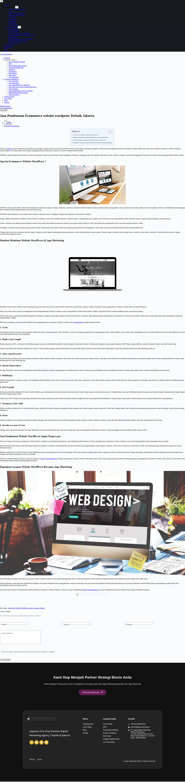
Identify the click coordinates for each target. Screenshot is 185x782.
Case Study (8, 98)
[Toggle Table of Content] (109, 132)
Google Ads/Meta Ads (16, 68)
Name (4, 624)
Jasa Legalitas (13, 89)
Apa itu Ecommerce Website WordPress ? (86, 135)
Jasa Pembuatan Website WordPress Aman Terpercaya (89, 140)
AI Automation (14, 77)
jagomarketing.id (78, 322)
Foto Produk (13, 73)
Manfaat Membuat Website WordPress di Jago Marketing (90, 137)
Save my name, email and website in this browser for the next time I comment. (28, 652)
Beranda (7, 58)
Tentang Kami (9, 96)
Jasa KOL (12, 69)
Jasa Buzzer (13, 71)
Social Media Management (18, 66)
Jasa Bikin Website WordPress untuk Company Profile (26, 608)
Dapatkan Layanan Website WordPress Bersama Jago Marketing (92, 143)
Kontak (6, 102)
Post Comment (5, 660)
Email (66, 624)
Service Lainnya (14, 95)
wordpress (9, 149)
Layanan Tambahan (11, 79)
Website (129, 624)
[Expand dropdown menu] (17, 60)
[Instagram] (31, 742)
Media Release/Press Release (18, 93)
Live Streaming (14, 83)
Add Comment (7, 633)
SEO (10, 64)
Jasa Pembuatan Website (17, 62)
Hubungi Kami (5, 106)
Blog (6, 100)
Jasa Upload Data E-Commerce (19, 85)
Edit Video (12, 75)
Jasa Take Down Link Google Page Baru (22, 87)
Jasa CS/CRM (13, 81)
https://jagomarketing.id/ (49, 459)
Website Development (11, 126)
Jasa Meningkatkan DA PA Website (21, 91)
